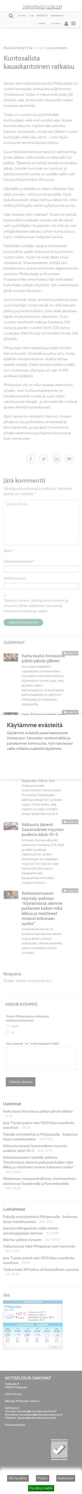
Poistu (42, 1478)
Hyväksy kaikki (41, 1488)
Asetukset (65, 1478)
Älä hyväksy (18, 1478)
